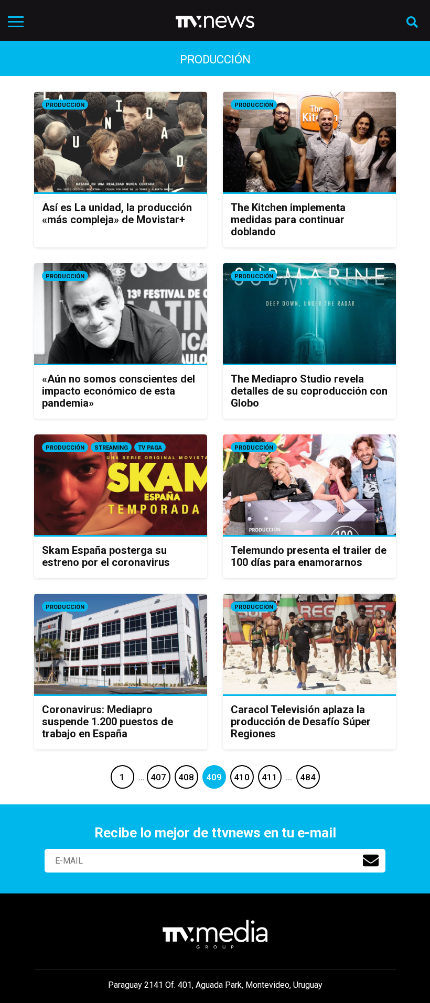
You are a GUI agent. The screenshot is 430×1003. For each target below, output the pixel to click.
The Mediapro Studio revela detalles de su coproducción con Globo (309, 391)
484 (308, 777)
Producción (65, 105)
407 (158, 777)
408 (186, 777)
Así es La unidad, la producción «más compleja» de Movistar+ (117, 213)
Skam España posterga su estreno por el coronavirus (106, 556)
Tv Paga (150, 447)
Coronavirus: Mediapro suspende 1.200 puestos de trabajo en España (107, 721)
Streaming (111, 447)
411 (269, 777)
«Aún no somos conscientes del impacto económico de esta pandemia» (118, 391)
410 (242, 777)
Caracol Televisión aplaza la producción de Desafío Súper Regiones (301, 721)
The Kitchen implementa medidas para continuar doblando (288, 219)
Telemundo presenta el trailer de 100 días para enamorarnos (308, 556)
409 (214, 777)
